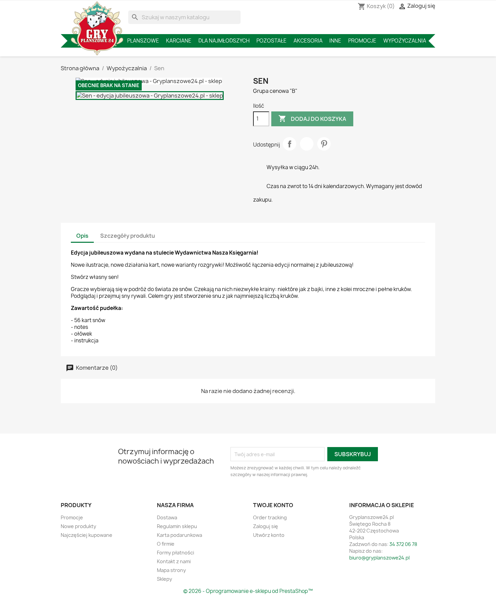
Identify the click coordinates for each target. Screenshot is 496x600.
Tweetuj (306, 144)
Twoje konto (273, 505)
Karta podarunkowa (179, 535)
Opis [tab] (82, 235)
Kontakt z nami (174, 561)
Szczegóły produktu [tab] (127, 235)
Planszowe (143, 40)
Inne (335, 40)
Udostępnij (289, 144)
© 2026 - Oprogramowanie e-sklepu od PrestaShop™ (248, 591)
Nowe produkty (78, 526)
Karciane (178, 40)
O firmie (165, 544)
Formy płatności (175, 552)
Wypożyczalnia (404, 40)
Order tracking (270, 517)
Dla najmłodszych (224, 40)
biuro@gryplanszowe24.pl (379, 557)
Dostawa (167, 517)
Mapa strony (171, 570)
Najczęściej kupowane (86, 535)
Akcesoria (308, 40)
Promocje (362, 40)
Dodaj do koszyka (312, 118)
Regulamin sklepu (177, 526)
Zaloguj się (265, 526)
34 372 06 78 (403, 544)
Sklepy (164, 579)
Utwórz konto (268, 535)
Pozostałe (271, 40)
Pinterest (324, 144)
